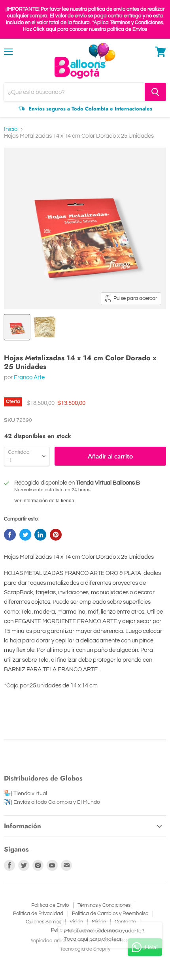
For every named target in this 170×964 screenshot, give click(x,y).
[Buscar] (155, 92)
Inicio (10, 129)
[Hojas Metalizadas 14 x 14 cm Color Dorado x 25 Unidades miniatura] (17, 327)
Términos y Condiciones (103, 905)
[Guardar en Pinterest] (56, 535)
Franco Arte (29, 377)
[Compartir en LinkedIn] (40, 535)
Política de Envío (50, 905)
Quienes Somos (43, 922)
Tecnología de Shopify (85, 949)
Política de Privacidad (38, 913)
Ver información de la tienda (44, 501)
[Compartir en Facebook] (10, 535)
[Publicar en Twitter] (25, 535)
